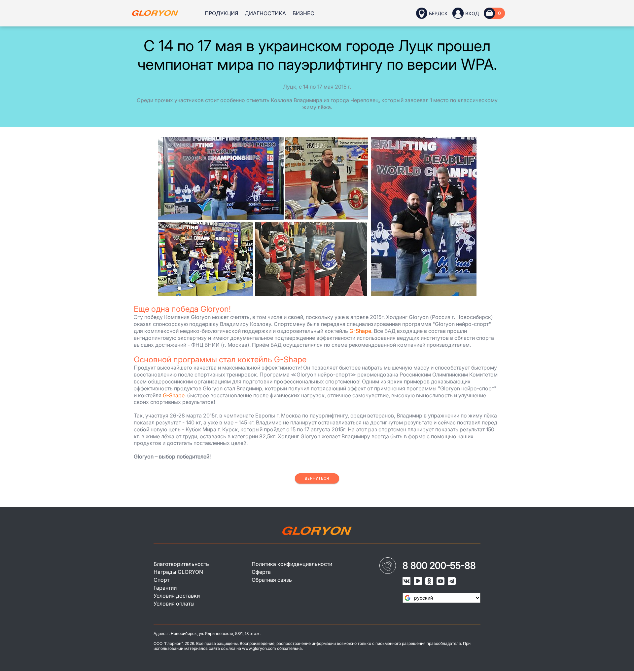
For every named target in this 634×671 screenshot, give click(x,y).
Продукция (221, 13)
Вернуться (317, 478)
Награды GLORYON (178, 572)
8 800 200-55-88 (439, 565)
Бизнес (303, 13)
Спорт (161, 579)
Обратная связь (272, 579)
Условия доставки (177, 595)
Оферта (261, 572)
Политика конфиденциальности (292, 564)
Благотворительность (181, 564)
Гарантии (165, 587)
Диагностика (265, 13)
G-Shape (360, 331)
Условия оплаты (174, 603)
